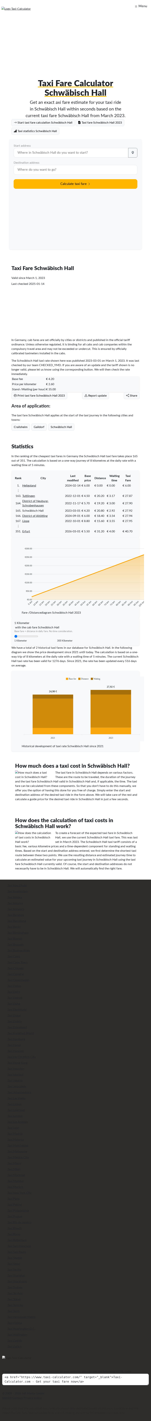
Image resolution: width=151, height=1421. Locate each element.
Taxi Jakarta (14, 1080)
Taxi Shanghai (16, 1275)
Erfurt (26, 531)
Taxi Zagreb (14, 1340)
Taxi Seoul (13, 1263)
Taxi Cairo (13, 956)
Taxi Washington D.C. (21, 1328)
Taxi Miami (14, 1163)
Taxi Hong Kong (17, 1062)
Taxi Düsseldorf (17, 1027)
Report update (97, 395)
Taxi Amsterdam (17, 891)
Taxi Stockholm (17, 1281)
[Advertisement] (75, 41)
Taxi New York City (19, 1192)
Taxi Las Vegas (16, 1098)
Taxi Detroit (14, 997)
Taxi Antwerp (15, 909)
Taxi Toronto (15, 1305)
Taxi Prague (14, 1216)
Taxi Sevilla (14, 1269)
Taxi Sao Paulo (16, 1252)
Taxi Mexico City (18, 1157)
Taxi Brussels (15, 944)
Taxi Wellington (17, 1334)
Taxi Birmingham (18, 932)
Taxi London (15, 1116)
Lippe (25, 521)
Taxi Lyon (13, 1127)
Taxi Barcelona (16, 921)
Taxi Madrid (14, 1133)
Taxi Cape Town (17, 962)
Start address (22, 145)
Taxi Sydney (14, 1287)
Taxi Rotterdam (17, 1240)
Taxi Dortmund (17, 1009)
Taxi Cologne (15, 974)
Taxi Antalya (15, 903)
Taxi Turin (13, 1311)
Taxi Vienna (14, 1322)
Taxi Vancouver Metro (21, 1317)
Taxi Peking (14, 1204)
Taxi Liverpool (16, 1110)
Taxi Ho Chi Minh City (21, 1056)
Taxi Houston (15, 1068)
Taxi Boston (14, 938)
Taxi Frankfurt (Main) (20, 1033)
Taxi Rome (13, 1234)
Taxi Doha (13, 1003)
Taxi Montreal (16, 1175)
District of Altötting (35, 515)
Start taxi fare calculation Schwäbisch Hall (44, 122)
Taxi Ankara (14, 897)
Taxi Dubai (14, 1015)
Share (133, 395)
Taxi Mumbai (15, 1181)
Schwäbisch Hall (61, 427)
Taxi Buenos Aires (18, 950)
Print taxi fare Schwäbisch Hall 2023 (41, 395)
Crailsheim (20, 427)
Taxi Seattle (14, 1257)
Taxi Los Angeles (17, 1121)
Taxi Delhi (13, 991)
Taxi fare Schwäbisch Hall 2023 (101, 122)
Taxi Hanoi (14, 1045)
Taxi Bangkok (15, 915)
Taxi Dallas (14, 986)
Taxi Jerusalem (16, 1086)
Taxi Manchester (18, 1145)
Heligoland (29, 485)
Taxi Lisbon (14, 1104)
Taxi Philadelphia (18, 1210)
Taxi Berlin (14, 926)
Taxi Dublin (14, 1021)
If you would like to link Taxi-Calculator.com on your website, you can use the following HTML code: (66, 1371)
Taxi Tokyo (14, 1299)
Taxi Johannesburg (19, 1092)
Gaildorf (39, 427)
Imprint (7, 1397)
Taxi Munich (15, 1186)
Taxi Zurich (14, 1346)
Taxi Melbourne (17, 1151)
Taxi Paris (13, 1198)
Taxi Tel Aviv (15, 1293)
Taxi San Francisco (19, 1246)
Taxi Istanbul (15, 1074)
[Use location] (132, 153)
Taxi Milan (13, 1169)
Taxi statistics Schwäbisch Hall (37, 131)
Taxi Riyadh (14, 1228)
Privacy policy (33, 1397)
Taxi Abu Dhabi (17, 885)
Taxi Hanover (15, 1051)
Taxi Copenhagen (18, 980)
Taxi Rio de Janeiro (19, 1222)
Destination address (26, 162)
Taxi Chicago (15, 968)
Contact (17, 1397)
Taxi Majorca (15, 1139)
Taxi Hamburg (16, 1039)
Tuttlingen (28, 495)
